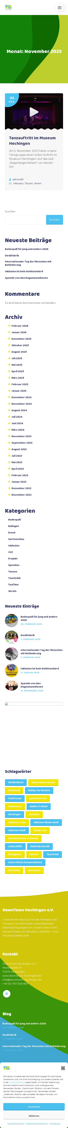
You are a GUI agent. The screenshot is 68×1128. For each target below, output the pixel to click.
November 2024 (22, 404)
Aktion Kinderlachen (43, 782)
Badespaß (14, 519)
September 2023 (22, 443)
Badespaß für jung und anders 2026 (26, 249)
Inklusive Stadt (17, 830)
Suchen (10, 211)
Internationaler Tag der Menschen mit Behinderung (28, 263)
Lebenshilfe (15, 846)
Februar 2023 (20, 475)
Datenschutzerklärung (37, 1123)
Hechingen (14, 814)
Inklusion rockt (17, 822)
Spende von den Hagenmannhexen (26, 278)
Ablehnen (34, 1116)
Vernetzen (34, 870)
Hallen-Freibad (38, 806)
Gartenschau (16, 539)
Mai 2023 (17, 462)
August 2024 (19, 410)
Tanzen (29, 183)
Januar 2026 (19, 332)
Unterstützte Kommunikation (25, 862)
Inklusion (18, 183)
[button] (63, 1068)
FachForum (14, 798)
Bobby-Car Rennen (39, 790)
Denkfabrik (12, 255)
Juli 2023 (17, 456)
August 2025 (19, 352)
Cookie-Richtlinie (17, 1082)
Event (12, 532)
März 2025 (18, 378)
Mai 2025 (17, 365)
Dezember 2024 (22, 397)
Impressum (55, 1123)
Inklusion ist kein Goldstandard (24, 271)
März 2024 (18, 430)
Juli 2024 (17, 417)
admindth (18, 179)
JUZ (10, 552)
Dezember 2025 (21, 339)
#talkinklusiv (15, 782)
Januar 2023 (19, 482)
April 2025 (18, 371)
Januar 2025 (19, 391)
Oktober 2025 (20, 345)
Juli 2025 (17, 358)
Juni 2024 (17, 423)
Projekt (12, 558)
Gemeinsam (15, 806)
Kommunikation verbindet (23, 838)
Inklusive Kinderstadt (46, 822)
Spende (34, 854)
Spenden (13, 565)
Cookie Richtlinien (16, 1123)
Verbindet (14, 870)
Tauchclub (14, 578)
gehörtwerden (38, 798)
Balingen (13, 526)
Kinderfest (40, 830)
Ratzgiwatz (14, 854)
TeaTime (13, 584)
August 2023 (19, 449)
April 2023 (18, 469)
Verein (37, 183)
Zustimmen (34, 1107)
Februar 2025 (20, 384)
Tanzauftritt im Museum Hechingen (32, 141)
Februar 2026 (20, 326)
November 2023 (21, 436)
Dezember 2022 (21, 488)
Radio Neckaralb (40, 846)
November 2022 (22, 495)
